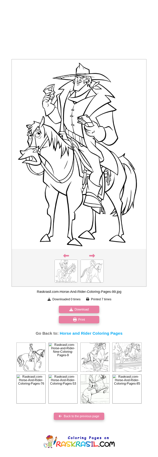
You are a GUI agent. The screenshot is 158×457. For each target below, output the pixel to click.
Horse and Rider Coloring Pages (91, 333)
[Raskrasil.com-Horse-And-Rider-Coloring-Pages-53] (63, 389)
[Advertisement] (79, 31)
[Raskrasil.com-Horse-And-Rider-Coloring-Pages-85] (127, 389)
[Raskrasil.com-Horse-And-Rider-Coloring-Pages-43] (95, 357)
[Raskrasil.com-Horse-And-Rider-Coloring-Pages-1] (31, 357)
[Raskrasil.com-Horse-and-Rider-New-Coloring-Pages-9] (63, 357)
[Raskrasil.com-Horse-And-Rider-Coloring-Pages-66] (95, 389)
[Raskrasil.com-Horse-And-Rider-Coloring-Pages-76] (31, 389)
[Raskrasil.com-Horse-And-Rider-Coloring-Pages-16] (127, 357)
